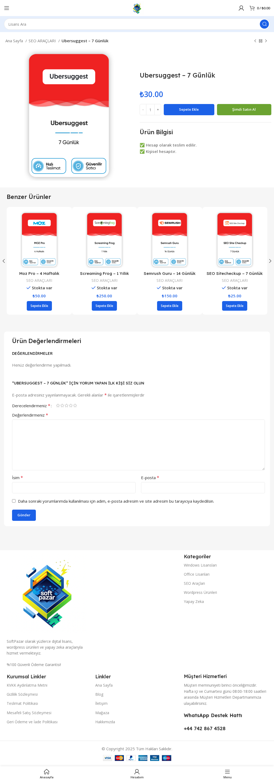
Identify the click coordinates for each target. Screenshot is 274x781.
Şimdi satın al (244, 109)
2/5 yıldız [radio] (62, 405)
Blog (99, 694)
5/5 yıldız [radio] (75, 405)
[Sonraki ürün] (266, 41)
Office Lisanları (197, 574)
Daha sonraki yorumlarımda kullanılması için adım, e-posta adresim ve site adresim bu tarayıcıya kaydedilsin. (116, 501)
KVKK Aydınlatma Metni (27, 685)
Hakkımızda (105, 721)
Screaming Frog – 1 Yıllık (234, 273)
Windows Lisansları (200, 565)
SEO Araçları (194, 583)
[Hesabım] (241, 8)
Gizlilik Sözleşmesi (22, 694)
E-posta (150, 477)
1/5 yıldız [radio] (58, 405)
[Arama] (264, 24)
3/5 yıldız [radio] (66, 405)
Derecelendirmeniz (31, 405)
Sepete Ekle (189, 109)
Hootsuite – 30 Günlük (39, 273)
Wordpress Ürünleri (200, 592)
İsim (17, 477)
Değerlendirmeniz (30, 415)
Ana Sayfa (14, 40)
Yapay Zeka (194, 601)
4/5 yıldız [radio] (70, 405)
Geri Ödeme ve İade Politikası (32, 721)
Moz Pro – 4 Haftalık (170, 273)
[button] (39, 306)
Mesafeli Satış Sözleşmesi (29, 712)
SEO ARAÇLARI (43, 40)
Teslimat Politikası (22, 703)
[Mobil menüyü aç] (6, 8)
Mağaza (102, 712)
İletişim (101, 703)
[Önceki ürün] (255, 41)
